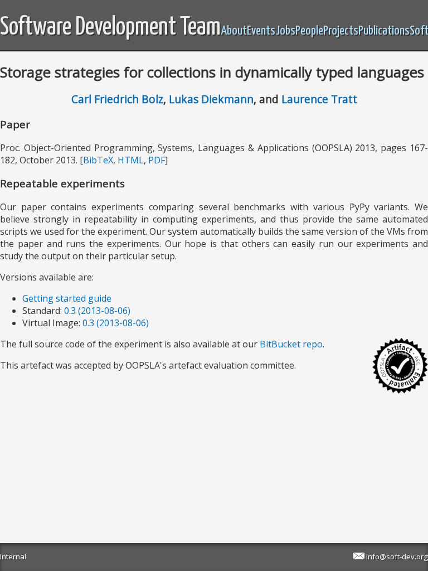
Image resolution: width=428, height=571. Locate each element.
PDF (156, 160)
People (309, 31)
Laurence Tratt (319, 99)
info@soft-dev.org (397, 556)
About (234, 31)
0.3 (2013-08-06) (97, 310)
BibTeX (98, 160)
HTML (131, 160)
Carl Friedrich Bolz (117, 99)
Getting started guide (66, 298)
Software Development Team (110, 28)
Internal (13, 556)
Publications (384, 31)
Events (261, 31)
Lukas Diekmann (211, 99)
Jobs (285, 31)
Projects (340, 31)
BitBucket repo (291, 344)
